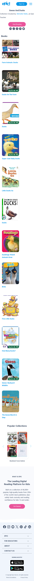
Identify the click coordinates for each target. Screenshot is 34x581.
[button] (17, 445)
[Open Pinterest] (21, 526)
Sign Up (21, 4)
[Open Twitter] (17, 526)
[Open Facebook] (4, 526)
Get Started (17, 506)
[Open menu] (31, 4)
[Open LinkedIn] (29, 526)
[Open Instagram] (8, 526)
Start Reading (17, 24)
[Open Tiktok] (25, 526)
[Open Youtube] (12, 526)
